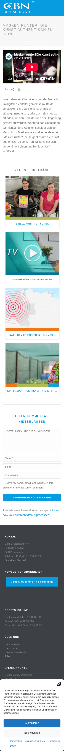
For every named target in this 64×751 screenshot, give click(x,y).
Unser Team (11, 648)
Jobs (7, 656)
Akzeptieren (32, 722)
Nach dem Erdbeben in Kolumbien (32, 335)
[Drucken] (21, 89)
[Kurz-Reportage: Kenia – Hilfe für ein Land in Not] (32, 365)
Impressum (55, 741)
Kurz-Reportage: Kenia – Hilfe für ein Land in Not (33, 391)
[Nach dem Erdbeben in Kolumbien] (32, 309)
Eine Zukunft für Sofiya (32, 224)
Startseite (15, 41)
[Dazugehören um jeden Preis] (32, 253)
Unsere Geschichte (15, 652)
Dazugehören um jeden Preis (32, 279)
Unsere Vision (12, 644)
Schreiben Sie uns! (15, 560)
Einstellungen (32, 732)
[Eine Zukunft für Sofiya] (32, 198)
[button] (58, 684)
